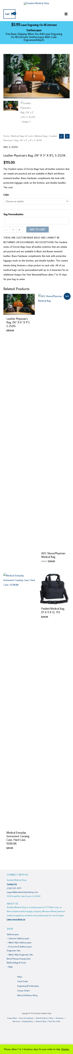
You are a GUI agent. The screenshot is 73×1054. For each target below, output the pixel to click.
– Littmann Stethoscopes (18, 938)
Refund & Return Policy (27, 995)
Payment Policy (40, 1021)
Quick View (19, 312)
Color (6, 194)
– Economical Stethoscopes (19, 946)
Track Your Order (54, 1021)
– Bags (10, 966)
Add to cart (37, 229)
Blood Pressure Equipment (18, 958)
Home (6, 135)
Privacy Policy (12, 1018)
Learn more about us (16, 919)
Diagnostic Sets (13, 950)
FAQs (19, 976)
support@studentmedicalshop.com (22, 892)
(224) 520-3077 (14, 888)
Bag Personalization (13, 214)
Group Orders (23, 990)
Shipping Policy (27, 1021)
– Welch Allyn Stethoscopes (19, 942)
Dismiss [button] (65, 1049)
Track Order (22, 981)
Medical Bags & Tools (22, 135)
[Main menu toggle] (66, 14)
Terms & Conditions (26, 1018)
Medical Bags (41, 135)
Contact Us (12, 884)
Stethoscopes (13, 934)
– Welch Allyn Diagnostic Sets (20, 954)
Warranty (16, 1021)
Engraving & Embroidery (28, 986)
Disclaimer (60, 1018)
